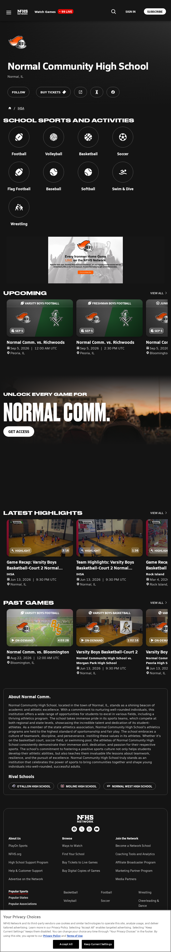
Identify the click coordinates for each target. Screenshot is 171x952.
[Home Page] (10, 108)
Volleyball (70, 901)
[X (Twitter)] (81, 829)
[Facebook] (74, 829)
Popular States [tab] (18, 897)
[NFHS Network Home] (23, 12)
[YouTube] (96, 829)
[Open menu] (9, 12)
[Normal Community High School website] (80, 92)
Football (106, 892)
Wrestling (144, 892)
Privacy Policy (52, 936)
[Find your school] (113, 11)
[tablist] (29, 897)
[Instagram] (89, 829)
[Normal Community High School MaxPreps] (96, 92)
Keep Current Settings (98, 944)
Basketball (71, 892)
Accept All (66, 944)
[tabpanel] (113, 903)
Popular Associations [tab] (23, 903)
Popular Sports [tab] (18, 891)
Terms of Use (75, 936)
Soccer (105, 901)
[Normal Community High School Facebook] (113, 92)
